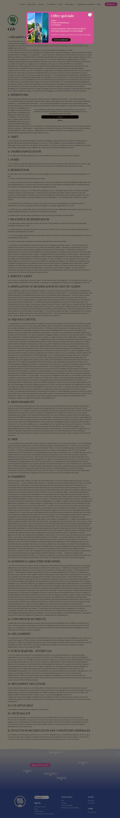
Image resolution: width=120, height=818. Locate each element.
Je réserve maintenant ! (61, 40)
